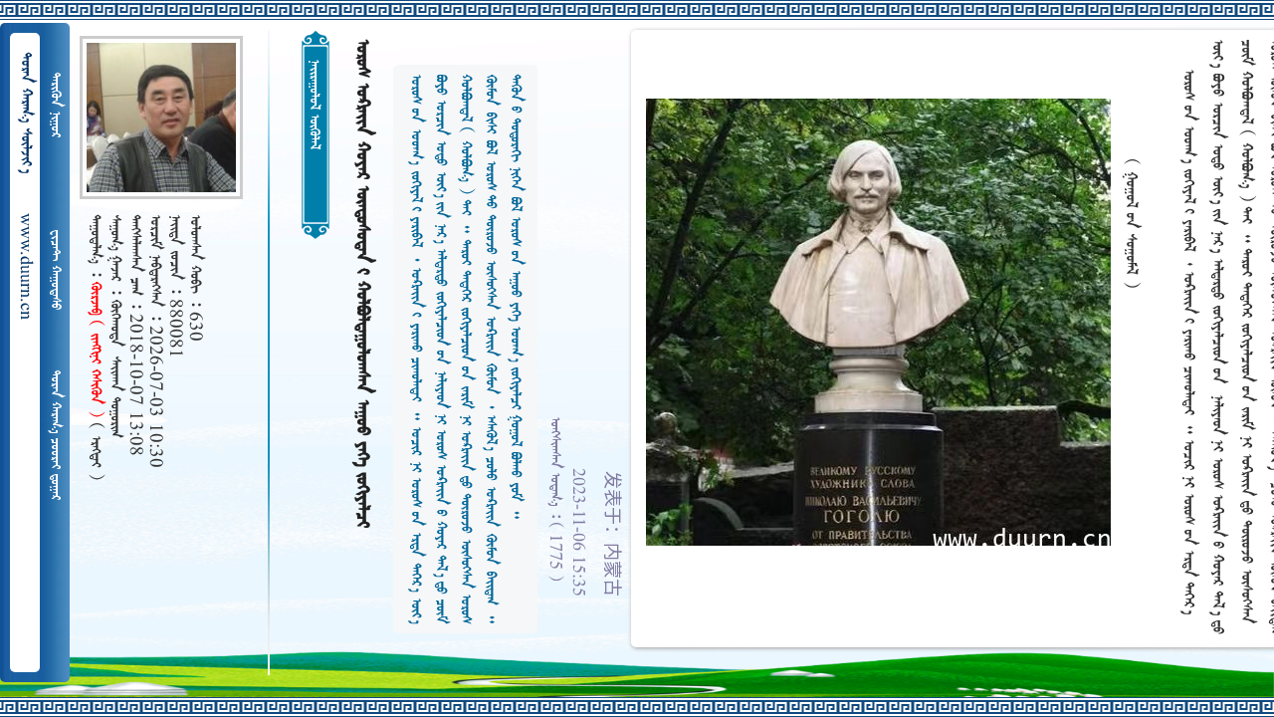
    (55, 435)
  (55, 270)
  (55, 105)
